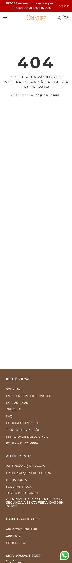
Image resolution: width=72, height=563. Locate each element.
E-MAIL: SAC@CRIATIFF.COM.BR (28, 473)
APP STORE (14, 536)
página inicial (48, 95)
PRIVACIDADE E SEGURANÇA (27, 436)
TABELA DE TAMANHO (22, 493)
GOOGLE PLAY (16, 543)
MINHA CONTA (16, 480)
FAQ (9, 416)
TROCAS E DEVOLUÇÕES (24, 430)
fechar (65, 6)
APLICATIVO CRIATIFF (21, 529)
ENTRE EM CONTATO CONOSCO (29, 396)
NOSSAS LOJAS (17, 403)
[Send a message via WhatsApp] (64, 555)
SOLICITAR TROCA (19, 486)
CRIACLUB (13, 409)
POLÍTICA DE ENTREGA (22, 423)
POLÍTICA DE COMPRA (22, 443)
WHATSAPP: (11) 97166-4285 (25, 466)
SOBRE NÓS (14, 389)
